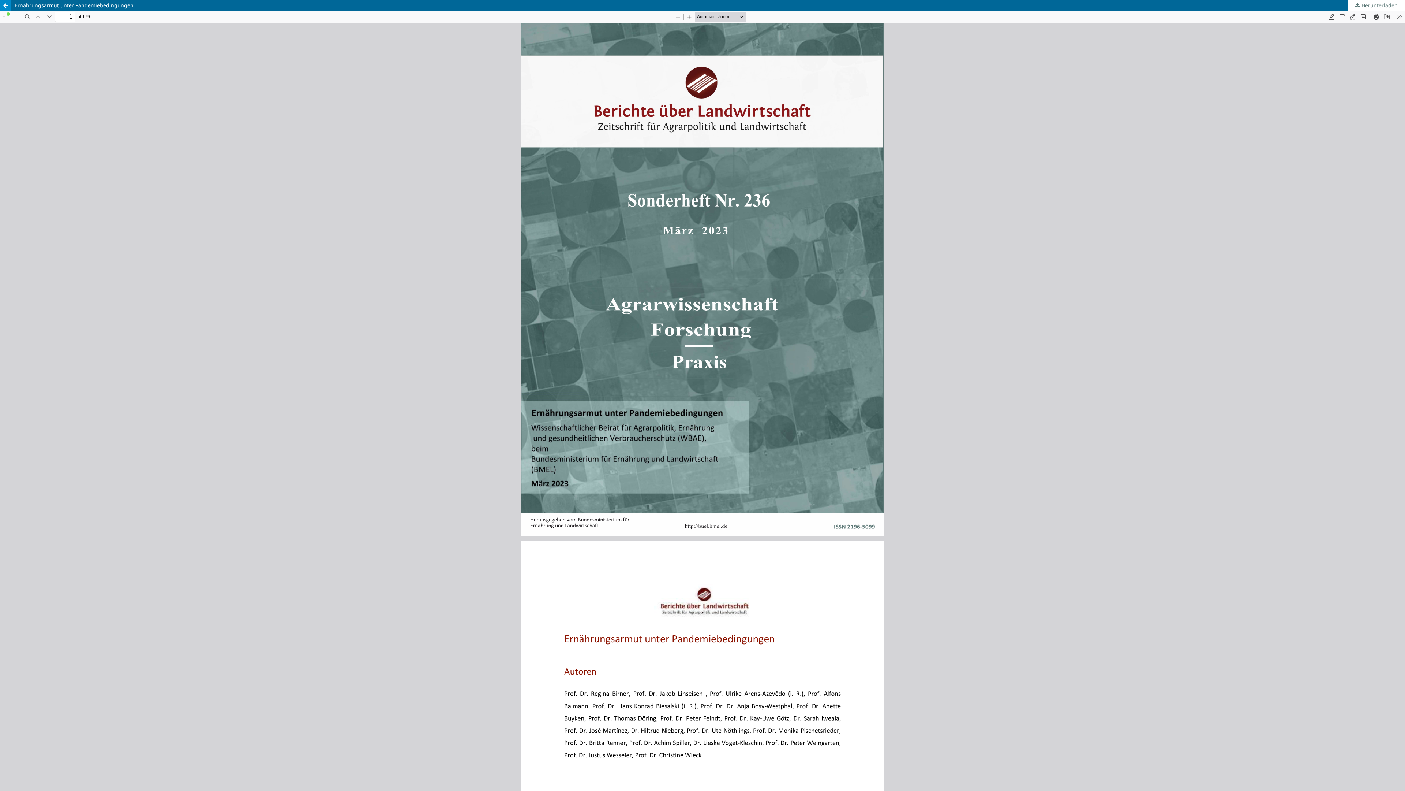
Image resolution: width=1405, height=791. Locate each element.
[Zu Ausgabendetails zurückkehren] (5, 5)
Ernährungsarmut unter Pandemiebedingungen (74, 5)
